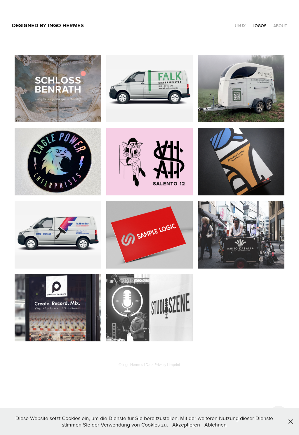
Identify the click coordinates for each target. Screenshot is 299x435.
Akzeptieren (186, 424)
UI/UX (240, 26)
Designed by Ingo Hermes (48, 25)
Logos (259, 26)
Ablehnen (215, 424)
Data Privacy (156, 364)
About (280, 26)
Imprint (174, 364)
